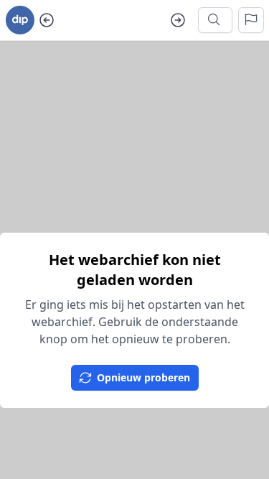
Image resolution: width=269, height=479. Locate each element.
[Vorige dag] (46, 20)
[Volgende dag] (178, 20)
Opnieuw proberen (143, 377)
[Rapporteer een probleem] (251, 20)
